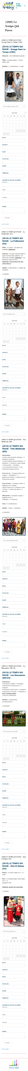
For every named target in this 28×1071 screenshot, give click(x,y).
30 (4, 133)
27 (17, 130)
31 (7, 133)
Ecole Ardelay (18, 6)
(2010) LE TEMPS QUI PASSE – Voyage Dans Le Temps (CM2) (12, 41)
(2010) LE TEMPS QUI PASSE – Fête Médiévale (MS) (13, 440)
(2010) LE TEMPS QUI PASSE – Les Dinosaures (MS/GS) (13, 667)
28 (20, 130)
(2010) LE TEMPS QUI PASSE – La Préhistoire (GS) (13, 233)
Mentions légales (14, 1067)
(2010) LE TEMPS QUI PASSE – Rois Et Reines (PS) (13, 858)
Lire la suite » (5, 224)
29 (24, 130)
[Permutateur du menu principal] (25, 5)
